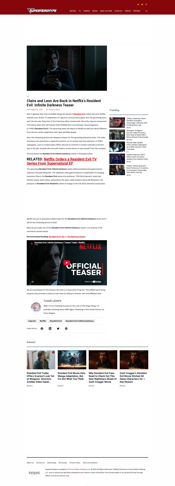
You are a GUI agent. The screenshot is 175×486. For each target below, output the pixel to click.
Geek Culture (106, 11)
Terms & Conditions (90, 463)
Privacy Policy (75, 463)
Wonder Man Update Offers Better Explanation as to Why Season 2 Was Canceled (137, 146)
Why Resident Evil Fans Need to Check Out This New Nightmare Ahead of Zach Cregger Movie (103, 377)
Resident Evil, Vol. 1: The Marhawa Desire (67, 237)
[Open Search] (146, 11)
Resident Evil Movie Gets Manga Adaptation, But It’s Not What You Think (71, 376)
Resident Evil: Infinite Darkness (80, 321)
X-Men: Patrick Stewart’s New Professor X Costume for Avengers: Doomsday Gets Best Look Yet (137, 169)
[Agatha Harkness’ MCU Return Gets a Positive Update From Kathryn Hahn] (117, 159)
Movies (73, 11)
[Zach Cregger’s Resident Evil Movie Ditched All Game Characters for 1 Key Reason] (134, 359)
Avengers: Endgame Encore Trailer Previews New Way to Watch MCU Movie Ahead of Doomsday (137, 133)
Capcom (32, 321)
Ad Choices (63, 463)
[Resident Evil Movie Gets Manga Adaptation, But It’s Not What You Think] (72, 359)
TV (80, 11)
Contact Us (40, 463)
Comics (86, 11)
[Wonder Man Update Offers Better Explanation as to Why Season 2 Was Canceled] (117, 147)
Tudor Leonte (54, 110)
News (95, 11)
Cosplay (118, 11)
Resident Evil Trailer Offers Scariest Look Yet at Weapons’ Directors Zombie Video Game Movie (40, 377)
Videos (128, 11)
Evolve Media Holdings (77, 469)
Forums (136, 11)
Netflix (43, 321)
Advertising (51, 463)
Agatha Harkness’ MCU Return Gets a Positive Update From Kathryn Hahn (137, 157)
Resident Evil (56, 321)
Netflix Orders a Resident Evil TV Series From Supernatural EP (62, 161)
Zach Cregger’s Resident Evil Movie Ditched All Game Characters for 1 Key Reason (133, 377)
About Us (30, 463)
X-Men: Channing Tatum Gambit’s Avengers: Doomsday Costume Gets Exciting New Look (137, 121)
